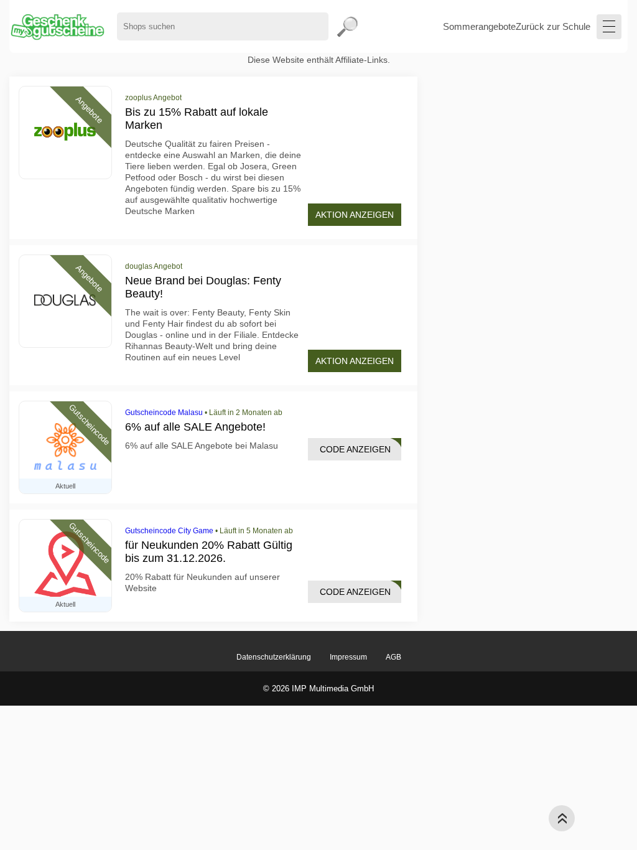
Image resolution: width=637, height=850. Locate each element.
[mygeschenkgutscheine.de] (57, 26)
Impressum (348, 657)
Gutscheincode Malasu (164, 412)
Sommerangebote (479, 26)
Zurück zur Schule (553, 26)
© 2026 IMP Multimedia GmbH (318, 688)
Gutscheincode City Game (169, 530)
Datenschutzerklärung (273, 657)
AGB (393, 657)
